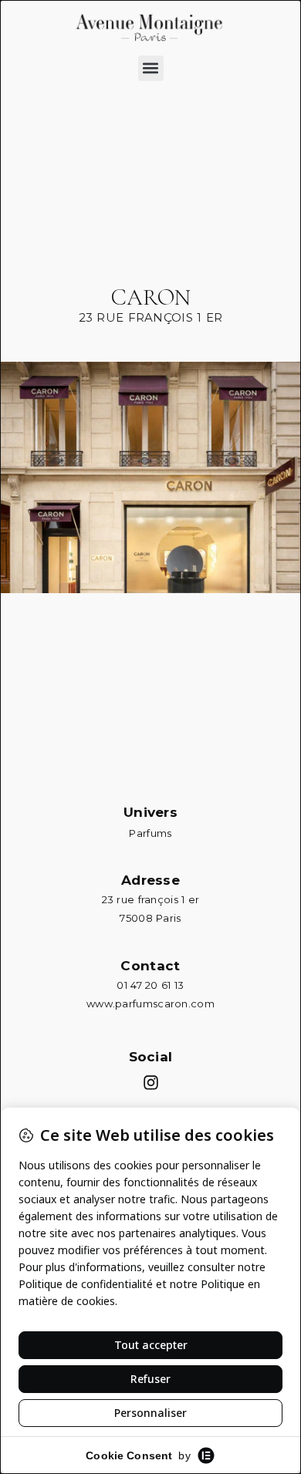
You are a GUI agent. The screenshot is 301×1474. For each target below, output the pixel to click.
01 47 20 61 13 (150, 985)
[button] (151, 68)
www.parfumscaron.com (150, 1003)
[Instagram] (151, 1082)
